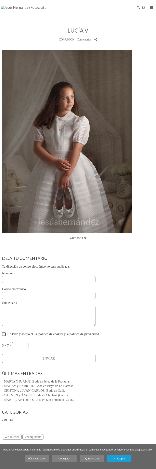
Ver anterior (11, 437)
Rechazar (93, 458)
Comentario (9, 302)
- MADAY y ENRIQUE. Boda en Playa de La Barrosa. (38, 386)
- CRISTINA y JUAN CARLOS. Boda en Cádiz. (34, 390)
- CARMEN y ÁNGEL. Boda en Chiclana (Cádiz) (35, 395)
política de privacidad (84, 334)
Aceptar (121, 458)
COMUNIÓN (66, 39)
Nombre (7, 273)
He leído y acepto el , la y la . (53, 334)
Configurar (64, 458)
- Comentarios (83, 39)
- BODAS (8, 420)
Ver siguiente (33, 437)
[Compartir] (95, 39)
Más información (37, 458)
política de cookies (50, 334)
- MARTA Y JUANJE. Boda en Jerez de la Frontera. (36, 381)
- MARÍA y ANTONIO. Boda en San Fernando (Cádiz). (38, 399)
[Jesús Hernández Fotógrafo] (24, 7)
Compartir (77, 237)
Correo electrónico (14, 289)
